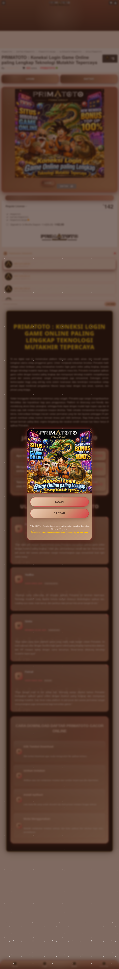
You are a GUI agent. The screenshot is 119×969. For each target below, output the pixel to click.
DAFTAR (59, 513)
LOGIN (59, 502)
